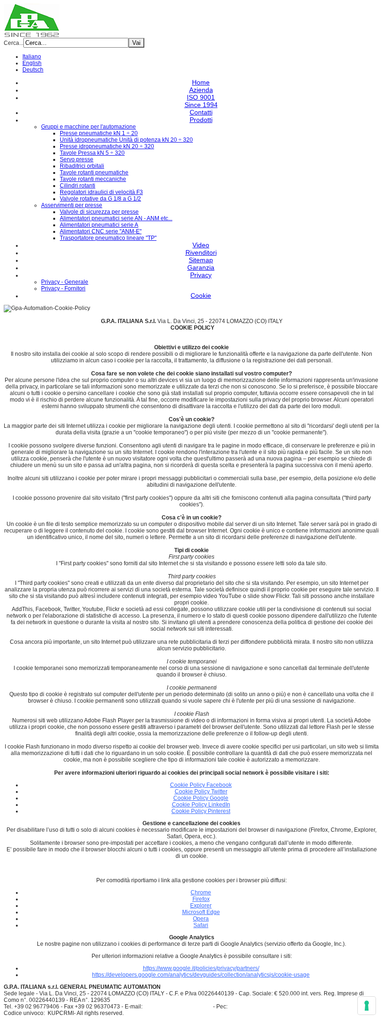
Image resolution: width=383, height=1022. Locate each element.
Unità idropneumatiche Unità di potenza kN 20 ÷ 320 (126, 140)
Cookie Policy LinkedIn (201, 804)
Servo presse (76, 159)
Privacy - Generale (64, 282)
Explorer (201, 905)
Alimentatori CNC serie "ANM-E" (101, 231)
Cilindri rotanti (77, 185)
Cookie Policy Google (200, 798)
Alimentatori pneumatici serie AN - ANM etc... (116, 218)
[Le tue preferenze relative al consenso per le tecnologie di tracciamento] (367, 1006)
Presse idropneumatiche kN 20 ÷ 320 (107, 146)
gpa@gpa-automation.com (178, 1006)
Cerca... (13, 43)
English (32, 63)
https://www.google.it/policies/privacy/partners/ (201, 968)
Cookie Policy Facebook (201, 785)
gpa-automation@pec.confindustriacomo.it (282, 1006)
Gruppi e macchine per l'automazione (88, 126)
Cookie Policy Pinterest (200, 811)
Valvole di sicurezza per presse (99, 212)
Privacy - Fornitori (63, 288)
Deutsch (32, 69)
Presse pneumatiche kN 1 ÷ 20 (99, 133)
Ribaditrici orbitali (82, 166)
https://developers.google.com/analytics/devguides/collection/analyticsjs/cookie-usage (201, 975)
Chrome (201, 892)
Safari (200, 925)
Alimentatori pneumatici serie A (99, 225)
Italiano (31, 56)
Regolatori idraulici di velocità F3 (101, 192)
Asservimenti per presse (71, 205)
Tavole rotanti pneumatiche (94, 172)
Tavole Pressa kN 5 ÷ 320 (92, 153)
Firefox (201, 899)
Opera (201, 918)
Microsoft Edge (201, 912)
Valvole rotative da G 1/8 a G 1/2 (100, 198)
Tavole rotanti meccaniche (93, 179)
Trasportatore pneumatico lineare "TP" (108, 238)
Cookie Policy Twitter (201, 791)
